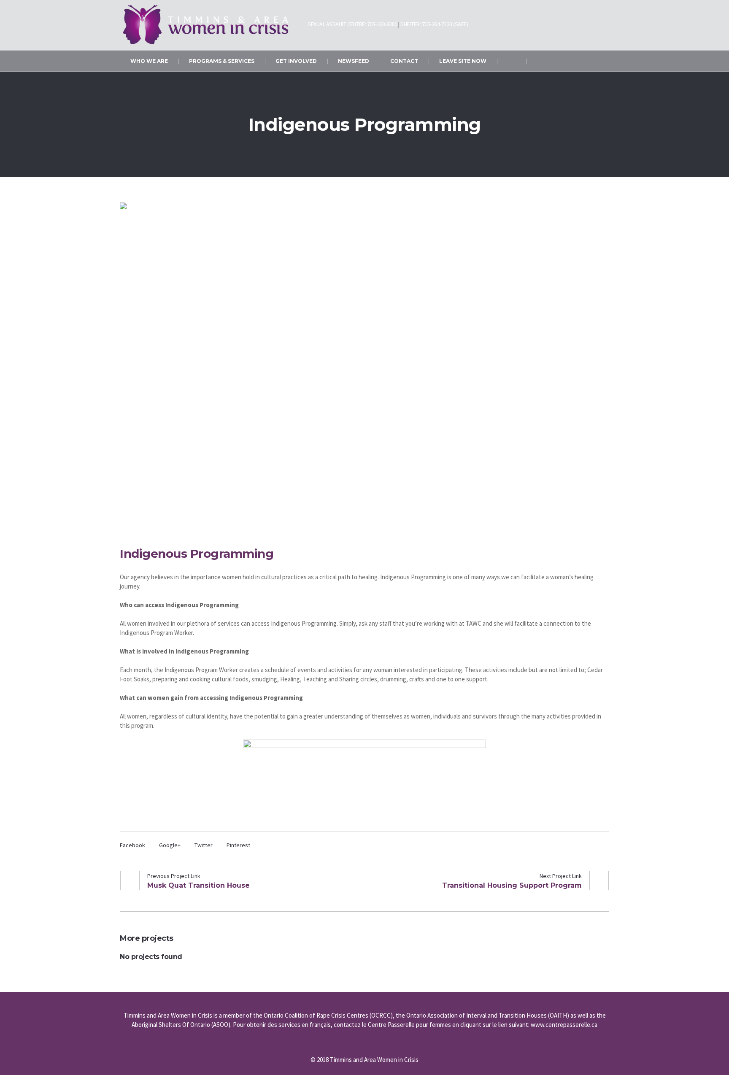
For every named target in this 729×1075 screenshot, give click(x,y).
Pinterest (238, 845)
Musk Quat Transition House (198, 885)
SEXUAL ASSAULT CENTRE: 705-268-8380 (352, 24)
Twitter (203, 845)
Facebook (132, 845)
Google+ (170, 845)
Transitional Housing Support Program (512, 885)
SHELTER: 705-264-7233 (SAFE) (434, 24)
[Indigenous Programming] (364, 365)
